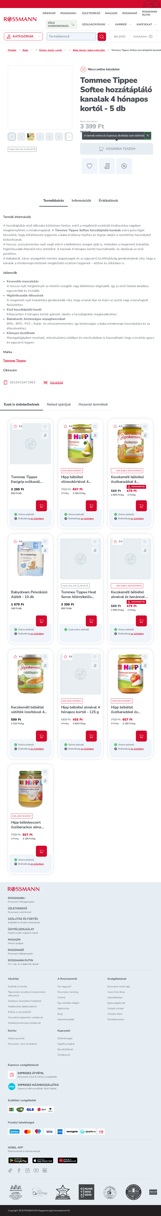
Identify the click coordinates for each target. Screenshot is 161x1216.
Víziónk (61, 997)
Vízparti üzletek (115, 1008)
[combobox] (71, 36)
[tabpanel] (80, 298)
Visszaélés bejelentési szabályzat (25, 1017)
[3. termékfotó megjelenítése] (31, 137)
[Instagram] (27, 1170)
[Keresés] (102, 37)
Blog (60, 1013)
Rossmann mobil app (118, 986)
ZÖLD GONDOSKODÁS (58, 24)
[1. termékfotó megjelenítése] (12, 137)
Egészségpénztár (116, 1003)
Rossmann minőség (68, 992)
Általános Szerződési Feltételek (24, 1001)
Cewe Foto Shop (116, 992)
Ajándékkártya (114, 997)
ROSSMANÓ (129, 13)
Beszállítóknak (65, 1049)
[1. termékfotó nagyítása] (40, 97)
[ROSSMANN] (23, 889)
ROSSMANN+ (68, 13)
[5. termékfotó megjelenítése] (49, 137)
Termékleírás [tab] (53, 200)
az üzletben (37, 518)
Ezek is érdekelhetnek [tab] (21, 404)
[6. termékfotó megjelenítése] (59, 137)
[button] (96, 24)
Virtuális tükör (114, 1013)
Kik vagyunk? (64, 986)
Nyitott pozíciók (16, 1038)
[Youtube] (36, 1170)
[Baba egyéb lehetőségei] (31, 49)
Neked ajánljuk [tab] (59, 404)
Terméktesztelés (115, 1019)
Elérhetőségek (65, 1038)
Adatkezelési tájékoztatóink (22, 1006)
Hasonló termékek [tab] (93, 404)
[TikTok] (10, 1170)
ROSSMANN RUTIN (149, 13)
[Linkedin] (44, 1170)
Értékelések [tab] (108, 200)
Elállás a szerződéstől (19, 1012)
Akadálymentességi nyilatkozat (24, 1022)
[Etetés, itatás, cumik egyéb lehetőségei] (65, 49)
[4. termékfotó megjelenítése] (40, 137)
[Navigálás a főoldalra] (20, 19)
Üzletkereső (64, 1054)
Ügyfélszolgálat (66, 1043)
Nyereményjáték (66, 1019)
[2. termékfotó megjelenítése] (21, 137)
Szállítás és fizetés (17, 986)
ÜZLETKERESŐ (91, 13)
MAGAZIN (111, 13)
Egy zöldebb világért (68, 1003)
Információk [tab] (81, 200)
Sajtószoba (63, 1008)
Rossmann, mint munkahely (22, 1043)
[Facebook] (18, 1170)
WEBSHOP (49, 13)
